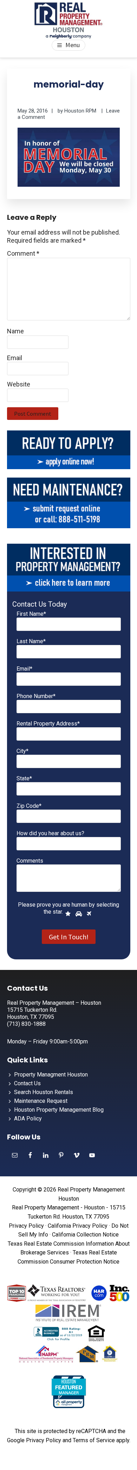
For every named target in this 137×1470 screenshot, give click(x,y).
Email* (24, 668)
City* (22, 751)
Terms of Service (94, 1440)
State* (24, 778)
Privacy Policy (26, 1225)
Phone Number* (36, 696)
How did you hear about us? (50, 833)
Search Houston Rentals (43, 1092)
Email (14, 358)
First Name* (31, 614)
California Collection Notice (85, 1234)
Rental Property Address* (48, 723)
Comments (30, 860)
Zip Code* (29, 806)
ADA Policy (28, 1118)
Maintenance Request (40, 1101)
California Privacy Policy (77, 1225)
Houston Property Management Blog (59, 1109)
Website (18, 384)
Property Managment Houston (51, 1074)
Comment (23, 253)
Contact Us (27, 1083)
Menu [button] (72, 45)
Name (15, 331)
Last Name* (31, 641)
